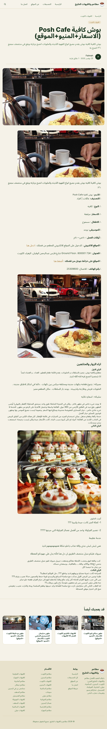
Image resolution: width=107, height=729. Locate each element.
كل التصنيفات (72, 677)
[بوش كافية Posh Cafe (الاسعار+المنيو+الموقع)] (53, 153)
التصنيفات (47, 4)
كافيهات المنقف (19, 703)
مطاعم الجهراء (46, 710)
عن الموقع (35, 4)
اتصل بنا (24, 4)
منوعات (48, 692)
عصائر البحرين (46, 703)
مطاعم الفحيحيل (19, 696)
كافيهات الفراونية (19, 674)
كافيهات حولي (20, 710)
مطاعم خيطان (20, 685)
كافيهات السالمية (18, 707)
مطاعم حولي (46, 696)
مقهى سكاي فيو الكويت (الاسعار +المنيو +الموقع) (93, 635)
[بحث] (5, 4)
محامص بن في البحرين (16, 688)
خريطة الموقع (73, 688)
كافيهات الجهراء (19, 677)
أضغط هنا (58, 261)
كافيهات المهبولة (19, 699)
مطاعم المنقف (19, 692)
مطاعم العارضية (45, 707)
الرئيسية (58, 4)
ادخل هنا (30, 245)
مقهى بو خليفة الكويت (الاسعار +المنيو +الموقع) (14, 635)
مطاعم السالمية (45, 688)
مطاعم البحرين (46, 677)
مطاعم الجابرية (19, 681)
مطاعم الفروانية (45, 699)
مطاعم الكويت (46, 674)
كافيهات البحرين (45, 685)
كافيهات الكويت (86, 16)
